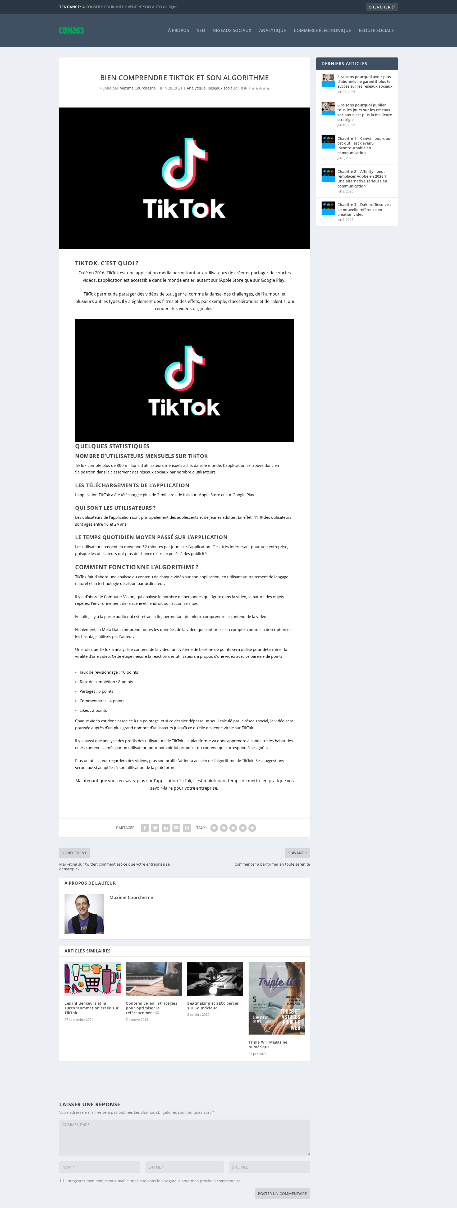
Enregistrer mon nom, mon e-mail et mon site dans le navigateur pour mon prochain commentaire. (153, 1180)
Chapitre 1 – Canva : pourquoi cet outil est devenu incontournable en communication (364, 145)
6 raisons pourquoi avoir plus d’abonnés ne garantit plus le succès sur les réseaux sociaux (364, 81)
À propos (178, 30)
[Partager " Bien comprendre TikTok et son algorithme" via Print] (187, 827)
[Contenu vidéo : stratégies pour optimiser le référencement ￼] (154, 979)
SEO (201, 30)
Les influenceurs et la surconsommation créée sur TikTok (92, 1008)
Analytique (272, 30)
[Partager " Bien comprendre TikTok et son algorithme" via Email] (176, 827)
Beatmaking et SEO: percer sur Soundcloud (213, 1005)
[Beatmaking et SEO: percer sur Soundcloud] (215, 979)
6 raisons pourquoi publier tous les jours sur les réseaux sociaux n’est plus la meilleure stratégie (364, 112)
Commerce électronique (322, 30)
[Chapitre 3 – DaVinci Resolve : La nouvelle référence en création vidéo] (328, 208)
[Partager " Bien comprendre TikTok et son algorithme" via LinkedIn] (166, 827)
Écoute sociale (376, 30)
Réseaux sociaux (232, 30)
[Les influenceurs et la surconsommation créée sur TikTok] (93, 979)
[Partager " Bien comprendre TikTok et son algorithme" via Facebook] (144, 827)
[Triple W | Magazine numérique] (277, 998)
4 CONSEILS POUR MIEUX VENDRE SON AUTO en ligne (130, 6)
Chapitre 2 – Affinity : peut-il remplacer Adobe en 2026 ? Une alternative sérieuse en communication (363, 179)
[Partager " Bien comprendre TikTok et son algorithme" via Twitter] (155, 827)
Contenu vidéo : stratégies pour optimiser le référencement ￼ (151, 1008)
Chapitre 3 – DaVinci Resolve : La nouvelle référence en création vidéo (364, 209)
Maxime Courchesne (138, 88)
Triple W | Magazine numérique (268, 1044)
